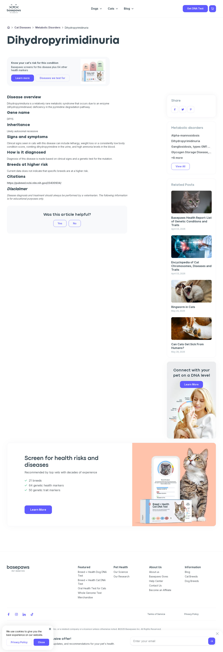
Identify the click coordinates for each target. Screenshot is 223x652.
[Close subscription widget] (217, 633)
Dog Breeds (192, 580)
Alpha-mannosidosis (185, 135)
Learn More (191, 384)
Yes (60, 223)
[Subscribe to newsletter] (211, 641)
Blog (187, 571)
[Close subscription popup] (50, 629)
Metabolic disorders (47, 27)
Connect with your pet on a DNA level (191, 373)
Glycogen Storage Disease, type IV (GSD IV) (191, 152)
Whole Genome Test (90, 592)
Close (41, 642)
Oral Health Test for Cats (92, 588)
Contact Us (155, 585)
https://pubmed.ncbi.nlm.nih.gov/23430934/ (34, 182)
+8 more (177, 157)
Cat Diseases (22, 27)
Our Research (121, 576)
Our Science (121, 571)
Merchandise (85, 597)
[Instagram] (16, 614)
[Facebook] (8, 614)
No (74, 223)
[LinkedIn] (24, 614)
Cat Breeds (191, 576)
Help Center (156, 580)
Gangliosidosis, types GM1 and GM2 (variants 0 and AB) (191, 146)
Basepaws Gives (158, 576)
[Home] (8, 27)
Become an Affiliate (160, 590)
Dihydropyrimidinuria (185, 141)
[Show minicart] (212, 8)
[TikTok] (32, 614)
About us (154, 571)
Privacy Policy (19, 642)
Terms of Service (156, 614)
